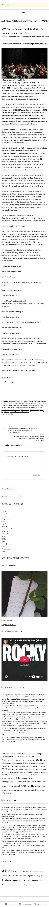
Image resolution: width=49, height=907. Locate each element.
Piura (34, 786)
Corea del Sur (29, 403)
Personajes (5, 544)
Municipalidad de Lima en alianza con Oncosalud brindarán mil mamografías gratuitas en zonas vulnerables (23, 429)
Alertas (6, 20)
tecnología (35, 790)
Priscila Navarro (34, 410)
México (27, 781)
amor (24, 754)
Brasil (35, 401)
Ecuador (34, 766)
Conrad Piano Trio (18, 403)
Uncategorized (6, 549)
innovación (8, 775)
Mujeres (34, 779)
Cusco (14, 763)
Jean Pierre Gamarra (25, 405)
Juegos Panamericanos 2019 (26, 775)
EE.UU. (5, 769)
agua (7, 754)
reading (39, 786)
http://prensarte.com (14, 687)
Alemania (12, 754)
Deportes (4, 524)
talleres (21, 790)
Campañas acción (7, 519)
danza (42, 763)
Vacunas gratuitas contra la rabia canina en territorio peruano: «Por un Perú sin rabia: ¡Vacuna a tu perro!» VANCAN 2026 (24, 729)
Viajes (3, 551)
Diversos (4, 526)
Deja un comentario (43, 36)
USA (4, 793)
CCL (27, 756)
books (14, 757)
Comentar (36, 475)
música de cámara (29, 408)
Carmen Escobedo (7, 403)
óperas (20, 401)
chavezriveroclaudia (30, 36)
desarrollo (21, 766)
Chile (31, 756)
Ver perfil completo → (9, 625)
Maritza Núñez (6, 408)
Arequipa (38, 753)
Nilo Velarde (39, 408)
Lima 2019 (27, 778)
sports (16, 790)
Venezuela (9, 793)
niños (43, 781)
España (10, 769)
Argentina (5, 756)
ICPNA (40, 772)
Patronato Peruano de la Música (11, 410)
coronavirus (23, 760)
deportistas (14, 766)
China (36, 757)
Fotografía (5, 531)
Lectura (4, 536)
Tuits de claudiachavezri (9, 565)
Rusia (43, 786)
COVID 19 (39, 759)
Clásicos (28, 20)
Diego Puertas (38, 403)
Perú (29, 785)
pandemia (6, 786)
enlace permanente (7, 414)
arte (10, 756)
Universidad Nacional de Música (19, 412)
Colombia (5, 760)
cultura (4, 762)
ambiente (19, 753)
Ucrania (42, 790)
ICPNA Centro (6, 405)
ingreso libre (15, 405)
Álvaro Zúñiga (13, 401)
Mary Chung (15, 408)
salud (4, 790)
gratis (30, 772)
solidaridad (10, 790)
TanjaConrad (5, 412)
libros (13, 778)
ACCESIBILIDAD (10, 800)
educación (41, 766)
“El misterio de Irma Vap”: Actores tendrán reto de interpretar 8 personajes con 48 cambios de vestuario (29, 437)
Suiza (41, 410)
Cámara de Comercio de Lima (28, 762)
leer (9, 779)
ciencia (41, 756)
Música (4, 539)
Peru (22, 785)
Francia (25, 772)
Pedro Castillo (15, 786)
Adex (4, 753)
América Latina (30, 754)
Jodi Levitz (35, 405)
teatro (27, 790)
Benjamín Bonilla (28, 401)
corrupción (31, 760)
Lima (41, 405)
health (35, 772)
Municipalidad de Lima (11, 781)
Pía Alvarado (25, 410)
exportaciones (18, 772)
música (21, 408)
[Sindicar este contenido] (2, 687)
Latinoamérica (6, 534)
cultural (9, 763)
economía (27, 766)
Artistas (17, 20)
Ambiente (4, 514)
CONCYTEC (14, 760)
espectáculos (18, 769)
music (22, 781)
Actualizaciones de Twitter (15, 558)
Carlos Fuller (42, 401)
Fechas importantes (7, 529)
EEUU (45, 403)
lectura (5, 778)
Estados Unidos (29, 769)
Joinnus (15, 775)
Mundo (4, 541)
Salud (3, 546)
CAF (23, 757)
